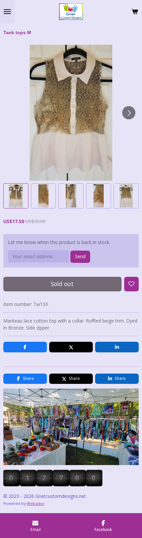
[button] (15, 196)
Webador (36, 503)
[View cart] (134, 11)
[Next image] (128, 112)
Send (80, 256)
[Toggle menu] (7, 11)
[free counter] (52, 484)
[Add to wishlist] (131, 284)
